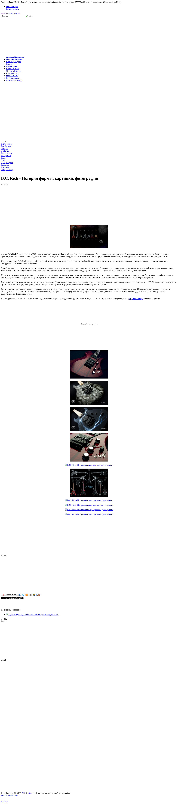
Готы (3, 158)
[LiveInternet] (31, 595)
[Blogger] (28, 595)
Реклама (14, 795)
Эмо (3, 160)
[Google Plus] (39, 595)
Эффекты (5, 151)
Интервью (5, 167)
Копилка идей (12, 9)
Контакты (5, 795)
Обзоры (4, 148)
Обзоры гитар (7, 170)
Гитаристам (6, 155)
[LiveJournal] (36, 595)
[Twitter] (23, 595)
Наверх (4, 802)
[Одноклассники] (25, 595)
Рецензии (5, 165)
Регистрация (14, 13)
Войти (4, 13)
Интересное (6, 144)
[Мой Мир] (34, 595)
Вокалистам (6, 153)
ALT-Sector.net (28, 793)
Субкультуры (7, 162)
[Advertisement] (79, 35)
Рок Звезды (6, 146)
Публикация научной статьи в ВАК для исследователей (33, 614)
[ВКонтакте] (20, 595)
